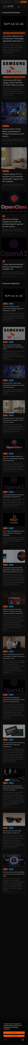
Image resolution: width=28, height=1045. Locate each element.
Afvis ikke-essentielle (14, 1035)
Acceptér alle (14, 1032)
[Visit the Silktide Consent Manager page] (23, 1040)
